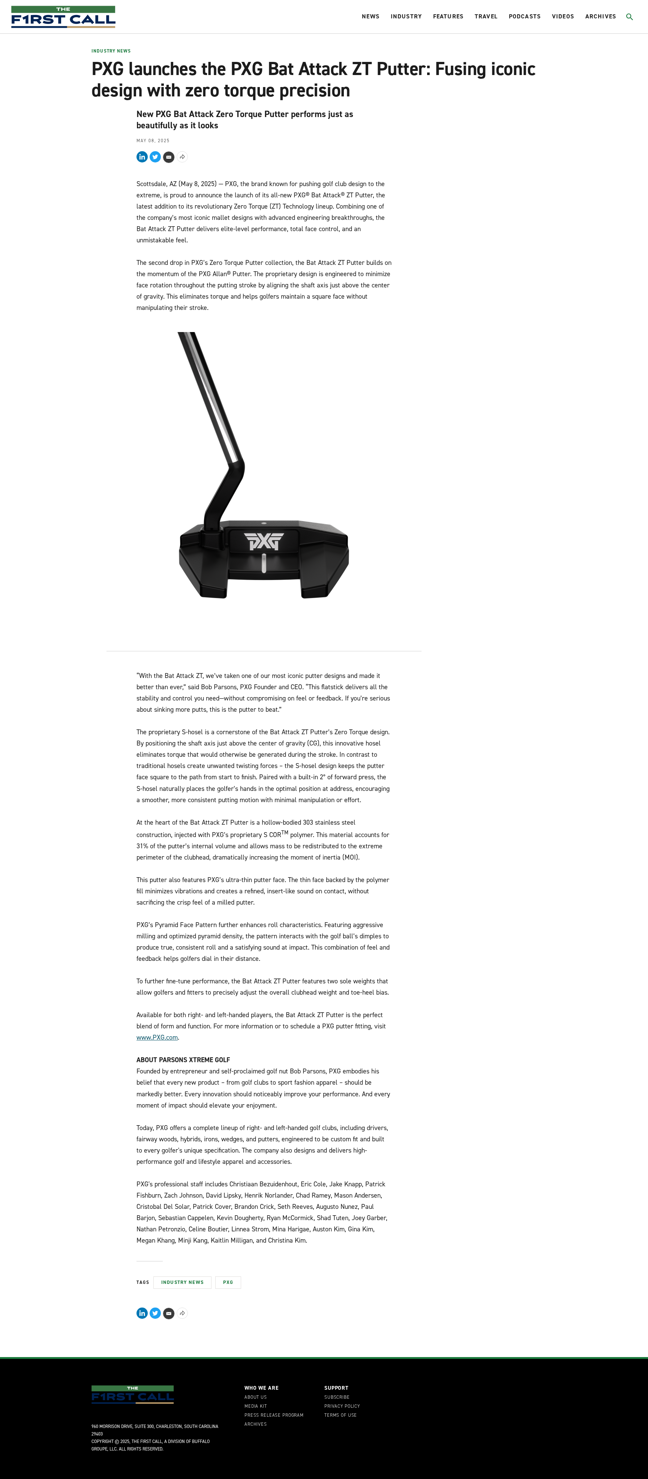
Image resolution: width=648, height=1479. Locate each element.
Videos (563, 16)
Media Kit (255, 1406)
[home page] (63, 17)
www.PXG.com (157, 1037)
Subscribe (337, 1397)
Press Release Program (274, 1415)
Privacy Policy (342, 1406)
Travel (486, 16)
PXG (228, 1282)
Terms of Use (340, 1415)
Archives (600, 16)
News (371, 16)
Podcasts (525, 16)
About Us (255, 1397)
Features (448, 16)
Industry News (111, 51)
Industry (406, 16)
